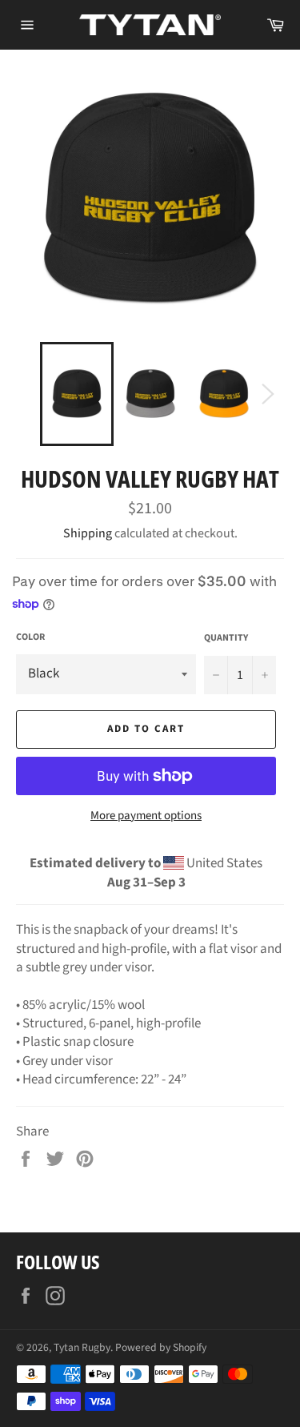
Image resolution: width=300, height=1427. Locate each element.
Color (30, 637)
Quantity (226, 638)
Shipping (87, 533)
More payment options (146, 816)
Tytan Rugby (82, 1347)
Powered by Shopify (160, 1347)
